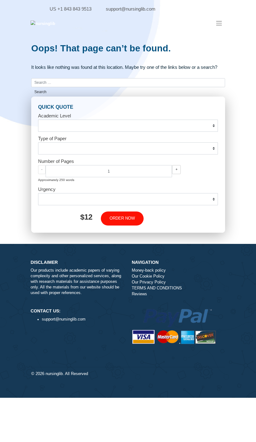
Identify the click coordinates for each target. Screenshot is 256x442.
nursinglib (54, 374)
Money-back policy (149, 270)
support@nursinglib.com (130, 9)
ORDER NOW (122, 218)
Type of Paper (52, 138)
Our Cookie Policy (148, 276)
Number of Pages (56, 161)
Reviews (139, 294)
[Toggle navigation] (218, 23)
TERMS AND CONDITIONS (157, 288)
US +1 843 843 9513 (70, 9)
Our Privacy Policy (149, 282)
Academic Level (54, 115)
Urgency (47, 189)
